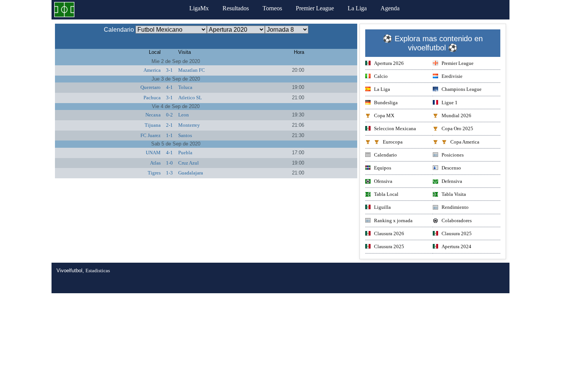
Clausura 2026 (389, 233)
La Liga (357, 8)
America (152, 70)
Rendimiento (455, 207)
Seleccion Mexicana (395, 128)
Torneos (272, 8)
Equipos (382, 168)
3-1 (169, 70)
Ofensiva (383, 181)
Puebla (185, 152)
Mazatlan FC (191, 70)
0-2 (169, 115)
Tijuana (153, 125)
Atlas (155, 163)
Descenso (451, 168)
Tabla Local (386, 194)
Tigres (154, 173)
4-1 (169, 87)
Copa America (464, 142)
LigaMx (199, 8)
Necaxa (153, 115)
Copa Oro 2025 (457, 128)
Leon (183, 115)
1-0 (169, 163)
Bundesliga (386, 102)
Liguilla (382, 207)
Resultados (235, 8)
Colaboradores (457, 220)
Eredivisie (452, 76)
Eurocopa (393, 142)
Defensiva (452, 181)
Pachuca (152, 97)
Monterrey (189, 125)
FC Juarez (150, 135)
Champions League (462, 89)
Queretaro (150, 87)
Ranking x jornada (393, 220)
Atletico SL (190, 97)
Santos (185, 135)
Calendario (385, 155)
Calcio (381, 76)
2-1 (169, 125)
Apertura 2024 (456, 246)
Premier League (315, 8)
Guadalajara (190, 173)
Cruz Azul (188, 163)
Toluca (185, 87)
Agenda (390, 8)
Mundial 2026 (456, 115)
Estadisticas (97, 270)
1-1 (169, 135)
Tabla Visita (454, 194)
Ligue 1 (450, 102)
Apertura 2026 (389, 63)
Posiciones (453, 155)
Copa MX (384, 115)
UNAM (153, 152)
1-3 (169, 173)
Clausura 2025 (457, 233)
